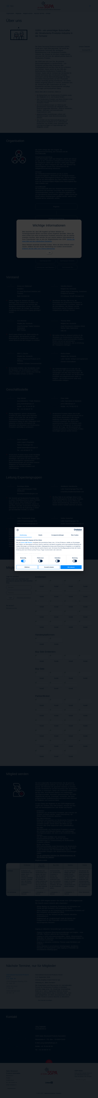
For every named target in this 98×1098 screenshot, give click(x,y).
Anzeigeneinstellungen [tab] (57, 535)
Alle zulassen (71, 567)
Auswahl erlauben (49, 567)
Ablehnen (27, 567)
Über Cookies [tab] (74, 535)
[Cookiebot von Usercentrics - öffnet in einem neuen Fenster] (75, 530)
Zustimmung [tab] (23, 535)
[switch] (40, 561)
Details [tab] (40, 535)
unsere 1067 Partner (26, 542)
